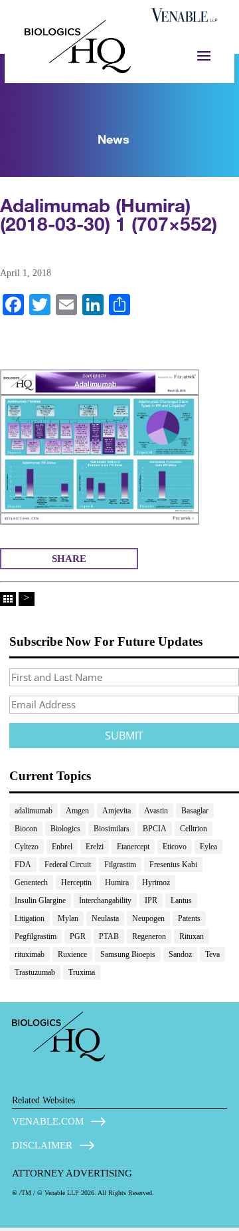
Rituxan (191, 936)
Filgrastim (120, 864)
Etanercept (133, 846)
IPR (151, 900)
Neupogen (148, 918)
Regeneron (149, 936)
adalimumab (33, 810)
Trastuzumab (35, 972)
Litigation (29, 918)
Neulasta (105, 918)
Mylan (68, 918)
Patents (189, 918)
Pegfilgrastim (35, 936)
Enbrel (62, 846)
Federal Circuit (67, 864)
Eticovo (175, 846)
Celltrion (193, 828)
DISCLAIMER (42, 1145)
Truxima (81, 972)
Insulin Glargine (40, 900)
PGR (78, 936)
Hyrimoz (156, 882)
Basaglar (194, 810)
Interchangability (105, 900)
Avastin (156, 810)
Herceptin (76, 882)
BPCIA (155, 828)
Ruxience (72, 954)
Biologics (65, 828)
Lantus (181, 900)
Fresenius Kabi (173, 864)
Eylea (208, 846)
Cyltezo (27, 846)
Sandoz (180, 954)
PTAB (109, 936)
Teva (212, 954)
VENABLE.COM (48, 1121)
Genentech (31, 882)
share (69, 558)
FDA (23, 864)
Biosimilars (111, 828)
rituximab (29, 954)
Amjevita (116, 810)
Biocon (26, 828)
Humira (117, 882)
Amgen (77, 810)
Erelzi (95, 846)
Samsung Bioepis (127, 954)
